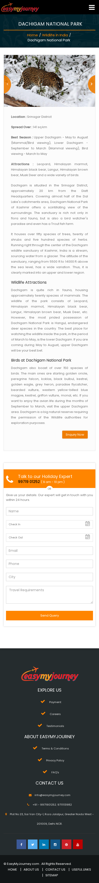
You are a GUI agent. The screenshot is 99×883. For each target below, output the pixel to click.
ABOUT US (31, 869)
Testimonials (55, 726)
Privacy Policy (55, 760)
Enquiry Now (75, 435)
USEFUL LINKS (81, 869)
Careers (55, 714)
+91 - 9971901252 (44, 805)
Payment (55, 702)
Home (32, 35)
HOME (12, 869)
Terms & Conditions (55, 748)
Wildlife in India (55, 35)
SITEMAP (51, 875)
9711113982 (64, 805)
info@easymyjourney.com (52, 795)
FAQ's (55, 772)
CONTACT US (55, 869)
